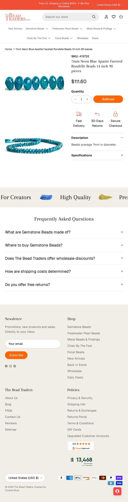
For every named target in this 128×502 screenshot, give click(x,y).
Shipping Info (76, 404)
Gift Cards (74, 429)
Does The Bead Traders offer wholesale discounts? (50, 258)
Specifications (81, 155)
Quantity (77, 91)
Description (79, 138)
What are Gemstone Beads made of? (37, 232)
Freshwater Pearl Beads (65, 28)
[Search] (94, 17)
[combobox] (70, 17)
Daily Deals (75, 377)
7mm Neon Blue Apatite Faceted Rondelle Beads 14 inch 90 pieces (54, 49)
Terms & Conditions (80, 423)
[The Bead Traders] (17, 17)
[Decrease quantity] (75, 99)
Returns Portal (77, 417)
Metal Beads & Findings (99, 28)
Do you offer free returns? (27, 284)
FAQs (8, 410)
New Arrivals (15, 28)
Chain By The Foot (37, 38)
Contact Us (12, 417)
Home (8, 49)
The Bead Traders (23, 486)
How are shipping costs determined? (38, 271)
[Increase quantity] (88, 99)
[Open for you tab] (117, 491)
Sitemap (10, 429)
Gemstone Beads (35, 28)
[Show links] (48, 29)
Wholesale (82, 38)
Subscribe (16, 355)
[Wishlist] (114, 17)
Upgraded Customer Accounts (88, 436)
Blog (8, 404)
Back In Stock (77, 365)
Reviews (11, 423)
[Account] (105, 17)
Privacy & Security (79, 398)
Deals (95, 38)
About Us (11, 398)
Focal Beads (62, 38)
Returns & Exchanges (81, 410)
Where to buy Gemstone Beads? (33, 245)
